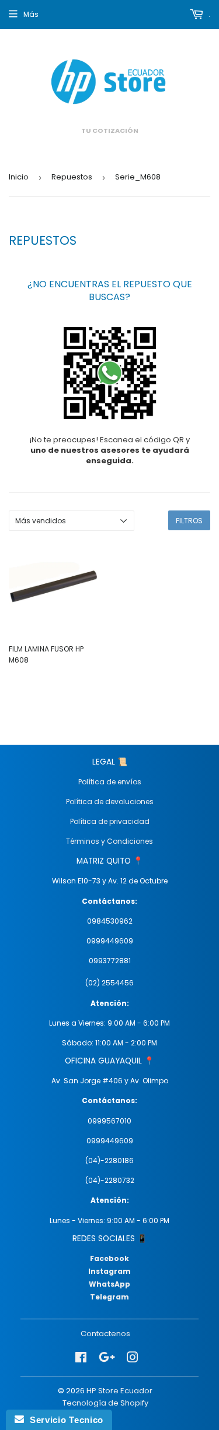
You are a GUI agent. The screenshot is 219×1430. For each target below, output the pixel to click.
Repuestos (71, 176)
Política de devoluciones (110, 801)
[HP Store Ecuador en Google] (107, 1358)
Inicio (19, 176)
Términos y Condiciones (109, 841)
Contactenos (105, 1333)
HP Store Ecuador (119, 1390)
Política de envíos (109, 782)
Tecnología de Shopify (105, 1402)
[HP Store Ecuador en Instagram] (132, 1358)
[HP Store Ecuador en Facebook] (81, 1358)
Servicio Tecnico (63, 1420)
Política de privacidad (110, 821)
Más (31, 14)
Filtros (189, 521)
